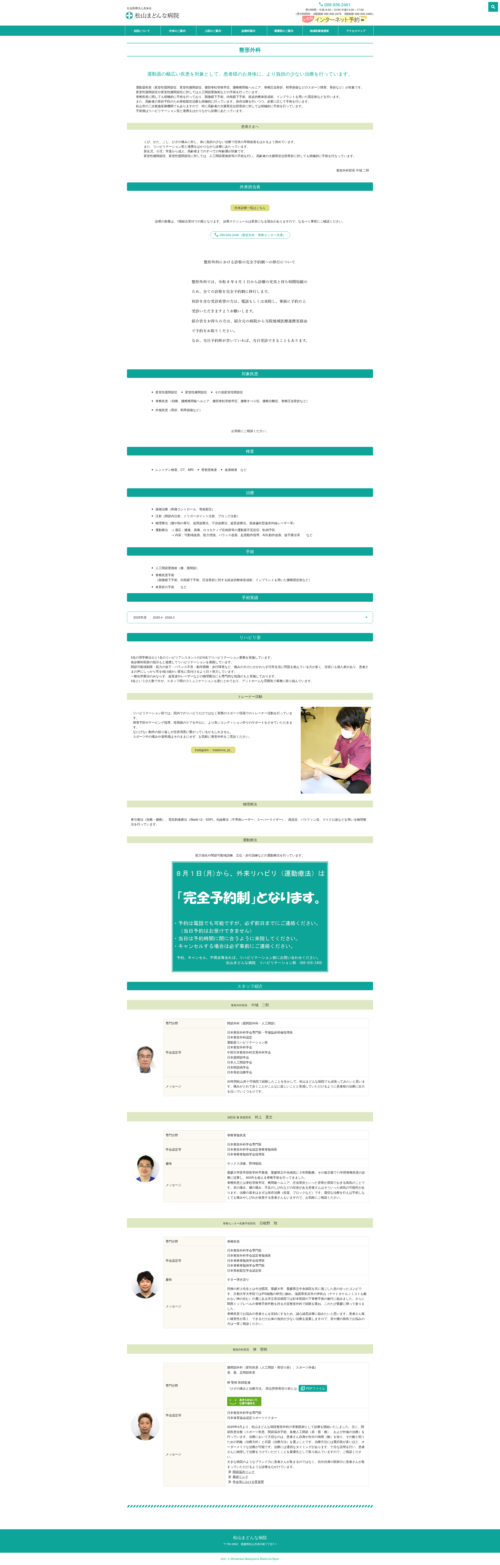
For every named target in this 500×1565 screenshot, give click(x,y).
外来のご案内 (177, 31)
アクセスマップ (355, 31)
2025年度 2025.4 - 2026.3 (154, 617)
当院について (142, 31)
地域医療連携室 (319, 31)
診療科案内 (248, 31)
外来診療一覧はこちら (250, 207)
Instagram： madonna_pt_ (213, 750)
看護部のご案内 (283, 31)
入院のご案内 (213, 31)
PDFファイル (313, 1388)
